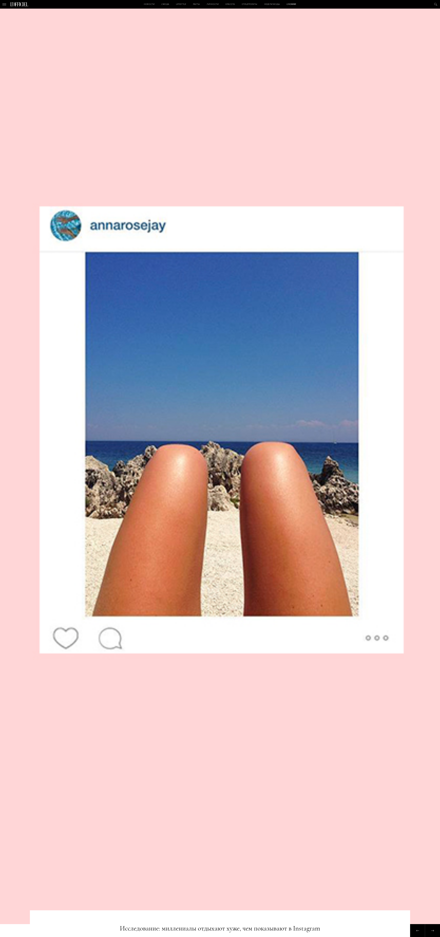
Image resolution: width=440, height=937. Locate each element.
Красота (230, 4)
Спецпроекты (249, 4)
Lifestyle (181, 4)
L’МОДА (165, 4)
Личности (213, 4)
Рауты (196, 4)
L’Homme (291, 4)
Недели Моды (272, 4)
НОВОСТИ (149, 4)
